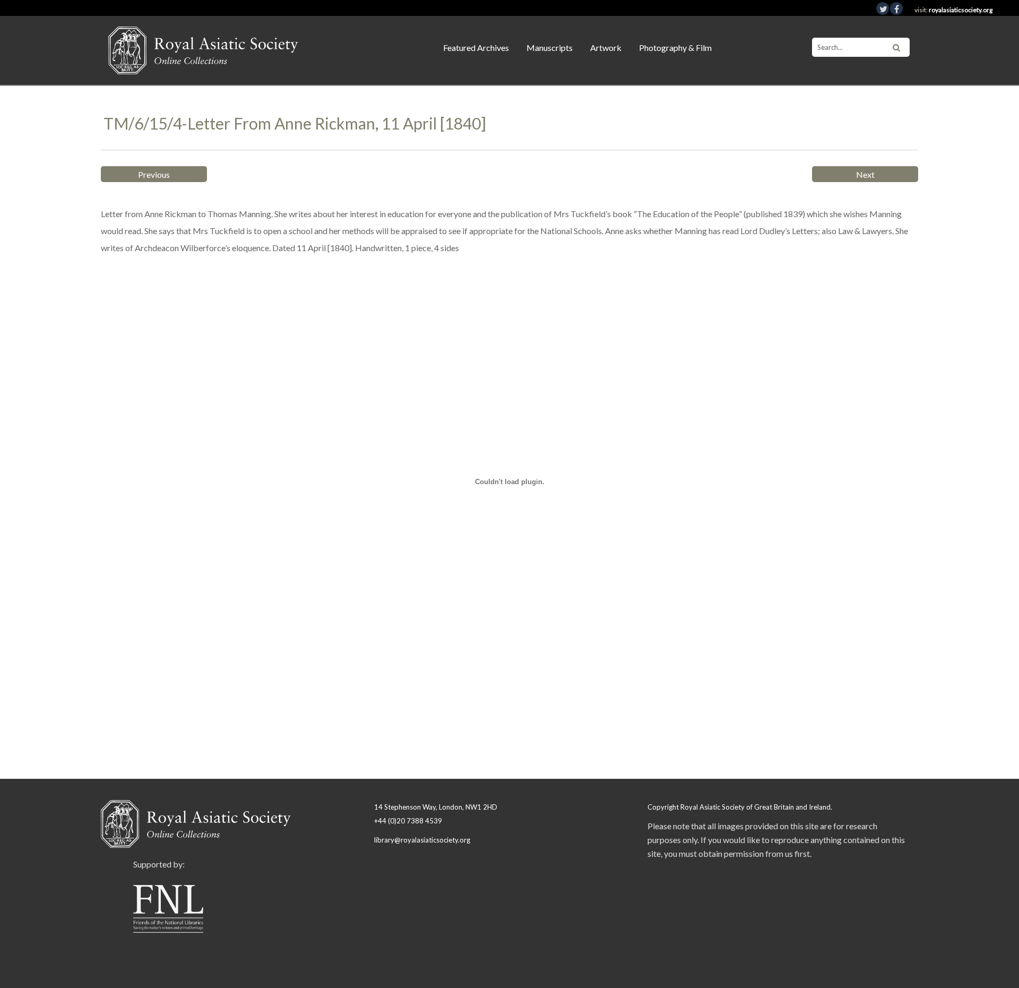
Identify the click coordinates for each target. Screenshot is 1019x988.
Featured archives (476, 47)
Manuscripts (549, 47)
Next (865, 174)
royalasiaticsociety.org (960, 10)
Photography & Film (675, 47)
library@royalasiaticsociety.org (422, 840)
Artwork (605, 47)
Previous (154, 174)
